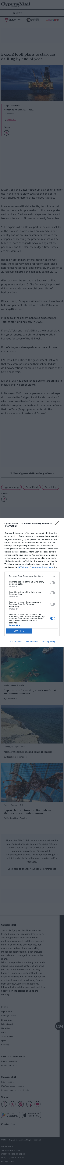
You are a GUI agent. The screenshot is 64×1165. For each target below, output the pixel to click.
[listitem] (32, 576)
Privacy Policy (48, 641)
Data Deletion (15, 641)
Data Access (32, 641)
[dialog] (32, 582)
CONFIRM (19, 631)
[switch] (52, 582)
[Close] (58, 524)
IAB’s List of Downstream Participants (35, 567)
